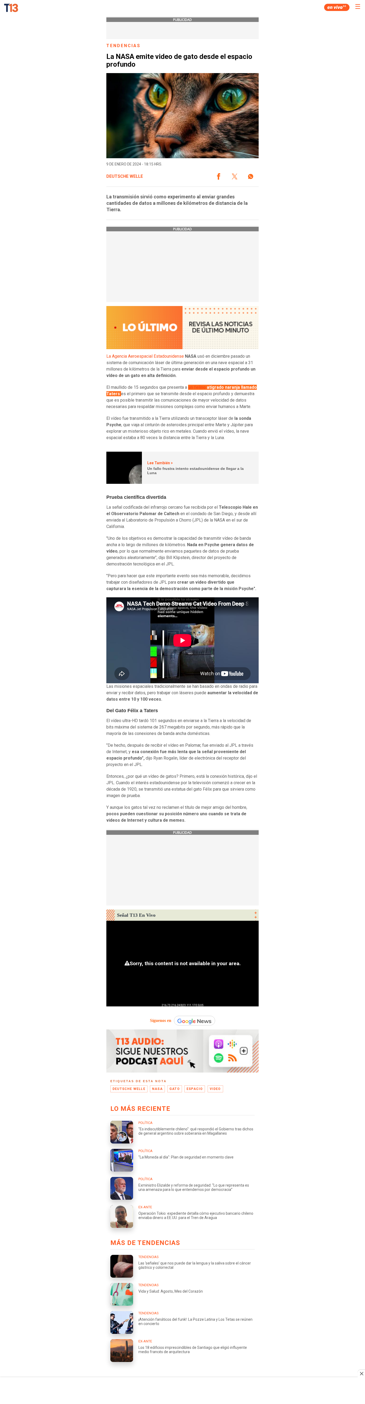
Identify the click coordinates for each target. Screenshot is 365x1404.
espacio (195, 1089)
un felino (197, 387)
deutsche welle (128, 1089)
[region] (182, 1391)
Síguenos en (160, 1020)
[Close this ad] (361, 1373)
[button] (219, 176)
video (215, 1089)
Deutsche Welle (124, 176)
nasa (157, 1089)
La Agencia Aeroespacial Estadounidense (145, 356)
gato (174, 1089)
